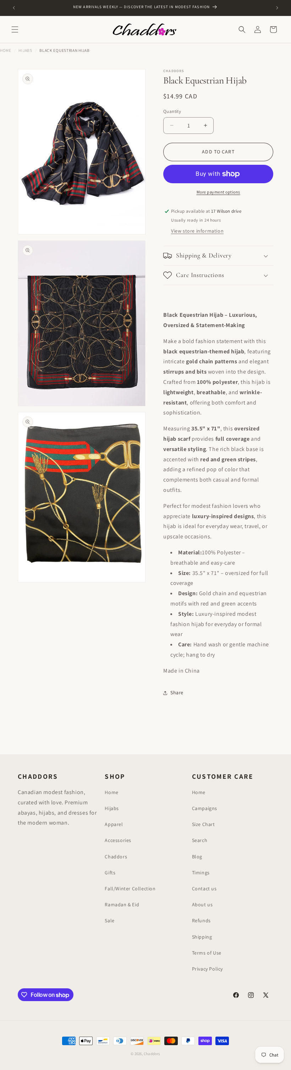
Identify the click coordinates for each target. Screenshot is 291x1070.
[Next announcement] (277, 8)
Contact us (204, 888)
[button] (15, 29)
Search (200, 840)
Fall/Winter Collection (130, 888)
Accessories (118, 840)
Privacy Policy (207, 969)
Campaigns (204, 808)
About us (202, 904)
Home (5, 50)
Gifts (110, 872)
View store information (197, 231)
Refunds (201, 920)
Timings (201, 872)
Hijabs (25, 50)
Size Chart (203, 824)
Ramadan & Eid (122, 904)
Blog (197, 856)
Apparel (114, 824)
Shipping (202, 937)
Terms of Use (206, 953)
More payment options (218, 192)
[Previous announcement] (14, 8)
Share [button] (176, 692)
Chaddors (116, 856)
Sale (109, 920)
